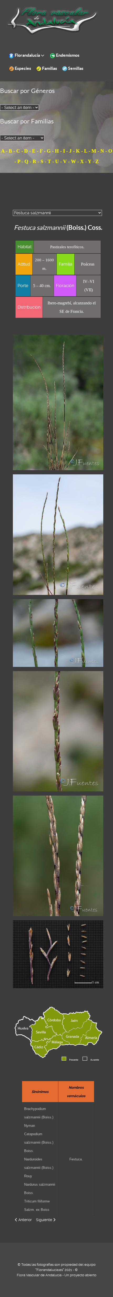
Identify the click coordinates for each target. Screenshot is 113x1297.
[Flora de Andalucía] (53, 20)
